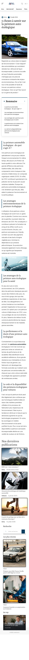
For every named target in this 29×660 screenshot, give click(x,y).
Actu (3, 469)
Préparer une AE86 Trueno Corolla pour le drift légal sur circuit (13, 572)
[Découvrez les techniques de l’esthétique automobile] (14, 480)
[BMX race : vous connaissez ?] (14, 456)
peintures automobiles (18, 344)
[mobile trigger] (3, 3)
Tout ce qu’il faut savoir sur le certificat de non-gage (13, 624)
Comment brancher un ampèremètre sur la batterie (14, 608)
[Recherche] (22, 3)
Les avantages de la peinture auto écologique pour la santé (14, 119)
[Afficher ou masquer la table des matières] (21, 101)
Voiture (4, 496)
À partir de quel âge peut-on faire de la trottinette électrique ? (13, 518)
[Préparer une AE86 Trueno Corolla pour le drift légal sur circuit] (14, 553)
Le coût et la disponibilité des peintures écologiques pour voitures (12, 130)
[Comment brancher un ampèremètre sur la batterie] (14, 589)
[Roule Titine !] (11, 3)
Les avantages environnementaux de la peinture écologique (14, 113)
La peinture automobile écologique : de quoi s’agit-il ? (13, 107)
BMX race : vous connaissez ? (10, 467)
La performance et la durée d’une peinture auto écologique (13, 124)
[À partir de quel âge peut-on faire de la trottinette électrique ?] (14, 506)
